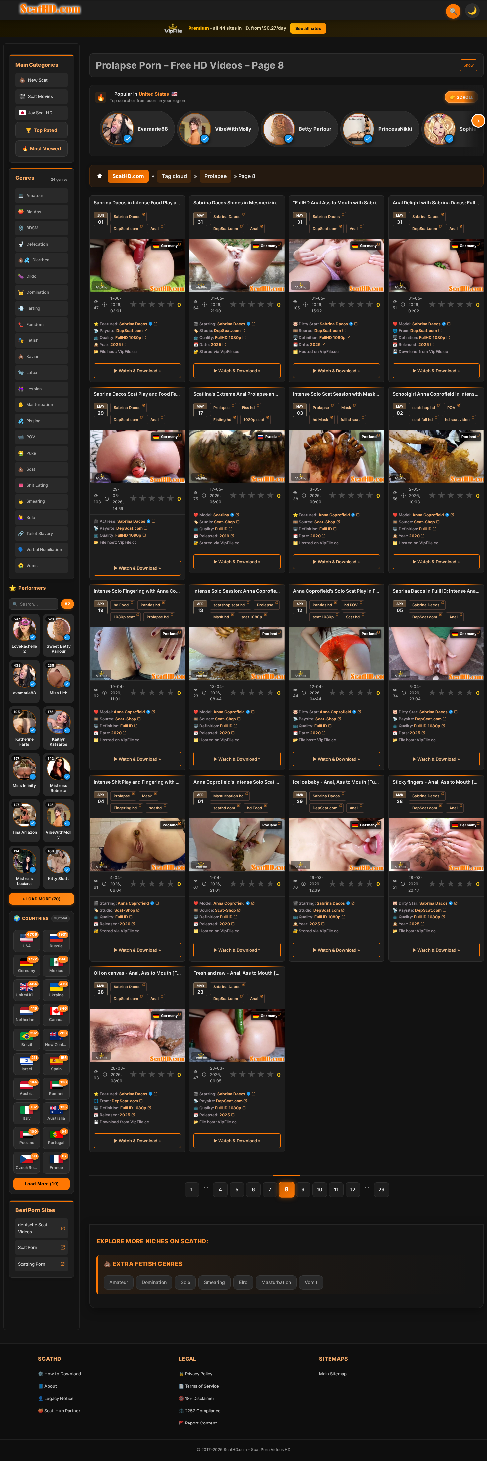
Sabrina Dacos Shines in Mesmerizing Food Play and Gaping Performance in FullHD (237, 202)
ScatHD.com (128, 176)
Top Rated (41, 130)
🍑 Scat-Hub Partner (59, 1410)
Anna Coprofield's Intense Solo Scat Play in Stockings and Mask (237, 782)
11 (336, 1189)
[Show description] (104, 304)
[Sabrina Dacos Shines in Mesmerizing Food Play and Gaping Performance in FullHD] (237, 265)
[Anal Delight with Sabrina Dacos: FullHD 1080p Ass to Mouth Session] (436, 265)
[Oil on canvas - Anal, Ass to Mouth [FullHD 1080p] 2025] (137, 1035)
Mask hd (221, 617)
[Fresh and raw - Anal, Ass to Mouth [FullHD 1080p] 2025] (237, 1035)
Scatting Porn (31, 1264)
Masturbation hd (228, 795)
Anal (154, 228)
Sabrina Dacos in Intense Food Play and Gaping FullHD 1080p (137, 202)
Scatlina (221, 514)
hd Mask (320, 419)
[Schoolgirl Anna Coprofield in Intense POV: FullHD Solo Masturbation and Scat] (436, 456)
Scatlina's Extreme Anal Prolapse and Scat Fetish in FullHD (237, 394)
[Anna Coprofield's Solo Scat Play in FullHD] (336, 653)
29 (381, 1189)
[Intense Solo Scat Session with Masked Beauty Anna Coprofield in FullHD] (336, 456)
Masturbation (276, 1282)
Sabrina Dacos (127, 216)
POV (451, 407)
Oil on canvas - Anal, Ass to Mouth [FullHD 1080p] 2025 (137, 973)
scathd (155, 808)
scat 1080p (251, 617)
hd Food (121, 605)
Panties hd (150, 605)
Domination (154, 1282)
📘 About (47, 1386)
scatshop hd (423, 407)
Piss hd (248, 407)
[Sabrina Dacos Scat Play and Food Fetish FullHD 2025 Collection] (137, 456)
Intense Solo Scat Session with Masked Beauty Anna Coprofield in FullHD (336, 394)
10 (319, 1189)
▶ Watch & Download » (137, 370)
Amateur (118, 1282)
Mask (346, 407)
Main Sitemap (333, 1373)
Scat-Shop (224, 521)
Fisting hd (222, 419)
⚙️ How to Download (59, 1373)
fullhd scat (350, 419)
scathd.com (224, 808)
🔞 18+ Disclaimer (196, 1398)
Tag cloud (174, 176)
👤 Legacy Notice (56, 1398)
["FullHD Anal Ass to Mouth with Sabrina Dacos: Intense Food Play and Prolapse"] (336, 265)
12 (352, 1189)
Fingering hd (125, 808)
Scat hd (353, 617)
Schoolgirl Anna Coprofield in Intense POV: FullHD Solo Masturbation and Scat (436, 394)
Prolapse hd (158, 617)
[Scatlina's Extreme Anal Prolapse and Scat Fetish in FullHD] (237, 456)
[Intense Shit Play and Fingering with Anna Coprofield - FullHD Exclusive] (137, 844)
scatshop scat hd (229, 605)
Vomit (311, 1282)
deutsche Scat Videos (32, 1228)
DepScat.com (126, 228)
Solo (185, 1282)
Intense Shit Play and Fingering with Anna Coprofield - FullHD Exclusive (137, 782)
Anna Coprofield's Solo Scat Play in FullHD (336, 591)
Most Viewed (41, 148)
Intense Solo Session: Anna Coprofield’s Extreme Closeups (237, 591)
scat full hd (422, 419)
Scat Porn (27, 1247)
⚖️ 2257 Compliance (200, 1410)
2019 (224, 535)
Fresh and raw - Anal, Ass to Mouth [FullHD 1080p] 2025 (237, 973)
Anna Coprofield (334, 514)
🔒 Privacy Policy (195, 1373)
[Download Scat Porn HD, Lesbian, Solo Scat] (50, 8)
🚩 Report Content (198, 1422)
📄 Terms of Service (199, 1386)
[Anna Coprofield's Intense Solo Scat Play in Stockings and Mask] (237, 844)
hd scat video (457, 419)
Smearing (214, 1282)
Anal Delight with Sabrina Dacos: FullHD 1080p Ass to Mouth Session (436, 202)
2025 (115, 344)
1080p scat (254, 419)
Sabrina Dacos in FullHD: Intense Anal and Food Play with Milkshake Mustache (436, 591)
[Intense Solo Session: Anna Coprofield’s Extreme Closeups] (237, 653)
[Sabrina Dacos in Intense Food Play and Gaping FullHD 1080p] (137, 265)
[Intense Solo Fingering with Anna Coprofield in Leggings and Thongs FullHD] (137, 653)
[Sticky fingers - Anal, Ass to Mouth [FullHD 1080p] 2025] (436, 844)
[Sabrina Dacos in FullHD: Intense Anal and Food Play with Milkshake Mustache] (436, 653)
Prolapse (215, 176)
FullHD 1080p (128, 337)
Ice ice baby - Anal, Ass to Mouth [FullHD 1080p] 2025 (336, 782)
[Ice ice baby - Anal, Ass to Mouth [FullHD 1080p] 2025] (336, 844)
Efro (243, 1282)
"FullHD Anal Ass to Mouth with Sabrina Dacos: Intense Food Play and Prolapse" (336, 202)
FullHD (221, 528)
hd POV (351, 605)
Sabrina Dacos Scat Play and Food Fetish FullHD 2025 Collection (137, 394)
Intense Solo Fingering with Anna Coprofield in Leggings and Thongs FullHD (137, 591)
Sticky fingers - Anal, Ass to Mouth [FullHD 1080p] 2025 (436, 782)
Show (468, 65)
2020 (315, 535)
